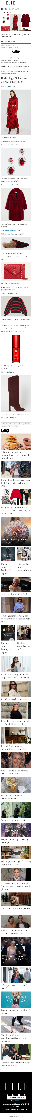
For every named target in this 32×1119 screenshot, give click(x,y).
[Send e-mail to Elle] (24, 1095)
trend (17, 426)
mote (15, 423)
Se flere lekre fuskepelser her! (10, 230)
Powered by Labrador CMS (16, 1116)
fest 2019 (10, 426)
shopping (27, 423)
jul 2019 (4, 426)
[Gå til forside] (10, 3)
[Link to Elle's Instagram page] (7, 1095)
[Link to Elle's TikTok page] (19, 1095)
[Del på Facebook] (14, 51)
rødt (10, 423)
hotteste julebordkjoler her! (17, 141)
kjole (20, 423)
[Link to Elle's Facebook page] (13, 1095)
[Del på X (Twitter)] (18, 51)
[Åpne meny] (3, 3)
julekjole (4, 423)
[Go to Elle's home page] (16, 1086)
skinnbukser (21, 325)
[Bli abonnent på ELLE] (16, 1101)
